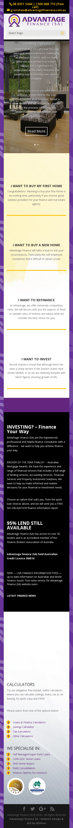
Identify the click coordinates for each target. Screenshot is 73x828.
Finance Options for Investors (30, 773)
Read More (36, 131)
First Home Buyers (23, 764)
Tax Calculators (22, 732)
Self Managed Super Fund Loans (31, 754)
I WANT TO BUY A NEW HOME (36, 245)
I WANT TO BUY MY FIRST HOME (36, 186)
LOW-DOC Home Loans (27, 759)
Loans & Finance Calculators (29, 722)
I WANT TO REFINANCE (36, 300)
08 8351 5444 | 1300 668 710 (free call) (38, 5)
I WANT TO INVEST (36, 359)
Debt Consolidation (24, 768)
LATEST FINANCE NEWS (21, 596)
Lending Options (36, 43)
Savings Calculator (23, 727)
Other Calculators (23, 736)
